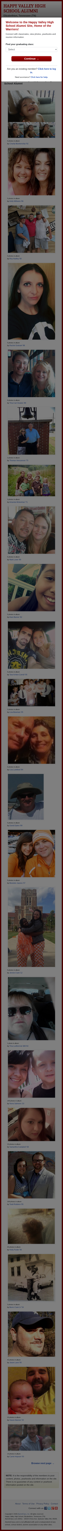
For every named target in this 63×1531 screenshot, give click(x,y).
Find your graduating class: (20, 44)
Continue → (31, 58)
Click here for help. (39, 77)
